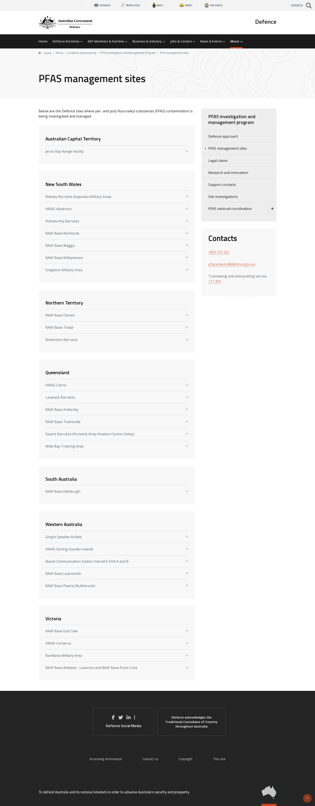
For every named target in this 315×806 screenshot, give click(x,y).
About (235, 41)
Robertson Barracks (61, 339)
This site (219, 758)
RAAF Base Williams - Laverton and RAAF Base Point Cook (91, 667)
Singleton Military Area (63, 270)
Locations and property (82, 53)
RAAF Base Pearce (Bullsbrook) (70, 585)
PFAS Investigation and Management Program (128, 53)
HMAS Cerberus (58, 643)
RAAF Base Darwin (60, 315)
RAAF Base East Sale (61, 631)
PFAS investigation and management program (231, 119)
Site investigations (223, 196)
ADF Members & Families (106, 41)
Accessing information (106, 758)
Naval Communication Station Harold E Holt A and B (87, 561)
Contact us (150, 758)
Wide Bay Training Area (64, 446)
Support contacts (222, 184)
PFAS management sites (227, 148)
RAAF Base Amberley (61, 409)
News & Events (211, 41)
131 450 (214, 281)
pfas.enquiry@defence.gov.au (231, 264)
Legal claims (218, 160)
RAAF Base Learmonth (63, 573)
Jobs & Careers (181, 41)
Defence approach (223, 136)
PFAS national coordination (230, 208)
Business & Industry (147, 41)
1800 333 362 (218, 252)
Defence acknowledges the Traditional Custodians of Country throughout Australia (191, 721)
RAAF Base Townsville (62, 421)
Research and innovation (228, 172)
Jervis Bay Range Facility (64, 151)
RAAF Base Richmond (62, 233)
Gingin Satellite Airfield (63, 537)
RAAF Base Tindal (59, 327)
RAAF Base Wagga (60, 245)
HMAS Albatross (58, 208)
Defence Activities (66, 41)
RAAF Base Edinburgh (62, 491)
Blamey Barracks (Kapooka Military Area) (78, 196)
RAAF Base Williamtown (64, 257)
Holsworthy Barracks (62, 221)
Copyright (186, 758)
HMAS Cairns (55, 385)
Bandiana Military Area (63, 655)
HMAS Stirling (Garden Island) (69, 549)
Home (43, 41)
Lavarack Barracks (60, 397)
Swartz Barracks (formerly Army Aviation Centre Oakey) (89, 434)
